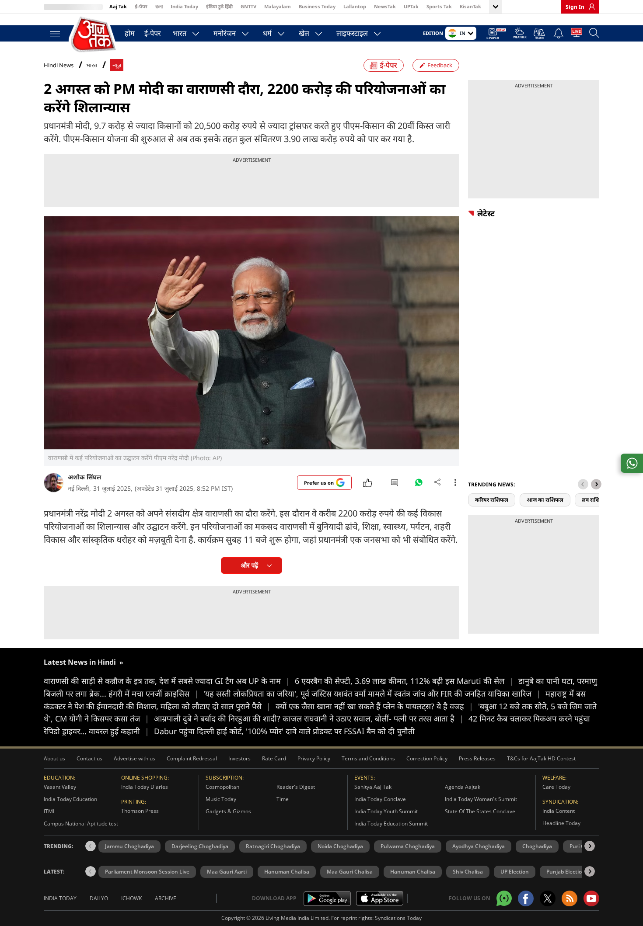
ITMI (49, 811)
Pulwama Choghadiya (408, 846)
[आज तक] (94, 34)
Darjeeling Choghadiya (199, 846)
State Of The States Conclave (480, 811)
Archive (165, 898)
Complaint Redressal (192, 758)
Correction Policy (426, 758)
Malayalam (277, 6)
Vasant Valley (60, 787)
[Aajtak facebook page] (526, 898)
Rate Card (274, 758)
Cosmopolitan (222, 787)
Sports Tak (439, 6)
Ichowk (131, 898)
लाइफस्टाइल (352, 33)
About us (54, 758)
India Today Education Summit (391, 823)
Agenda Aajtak (462, 787)
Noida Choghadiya (340, 846)
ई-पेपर (141, 6)
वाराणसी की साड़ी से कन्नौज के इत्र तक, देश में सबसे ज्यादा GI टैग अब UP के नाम (167, 681)
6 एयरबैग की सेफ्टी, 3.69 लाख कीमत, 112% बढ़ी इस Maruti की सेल (404, 681)
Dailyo (99, 898)
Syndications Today (398, 918)
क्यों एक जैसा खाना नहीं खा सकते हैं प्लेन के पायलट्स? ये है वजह (374, 706)
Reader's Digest (295, 787)
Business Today (317, 6)
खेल (304, 33)
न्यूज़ (116, 65)
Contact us (89, 758)
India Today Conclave (380, 799)
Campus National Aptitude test (81, 823)
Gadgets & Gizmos (228, 811)
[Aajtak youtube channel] (591, 898)
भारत (179, 33)
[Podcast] (540, 33)
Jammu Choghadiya (129, 846)
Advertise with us (134, 758)
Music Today (221, 799)
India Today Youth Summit (386, 811)
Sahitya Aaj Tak (372, 787)
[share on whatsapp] (632, 463)
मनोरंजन (224, 33)
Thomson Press (140, 811)
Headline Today (561, 823)
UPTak (411, 6)
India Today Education (70, 799)
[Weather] (520, 34)
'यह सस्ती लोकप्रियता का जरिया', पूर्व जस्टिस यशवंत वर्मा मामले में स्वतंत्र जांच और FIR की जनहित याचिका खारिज (372, 693)
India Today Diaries (144, 787)
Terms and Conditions (368, 758)
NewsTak (385, 6)
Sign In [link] (575, 6)
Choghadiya (537, 846)
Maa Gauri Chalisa (350, 871)
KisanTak (470, 6)
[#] (418, 484)
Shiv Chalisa (468, 871)
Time (282, 799)
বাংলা (159, 6)
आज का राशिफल (545, 499)
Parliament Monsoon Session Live (147, 871)
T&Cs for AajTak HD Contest (541, 758)
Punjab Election (565, 871)
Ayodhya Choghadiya (478, 846)
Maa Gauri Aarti (227, 871)
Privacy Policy (313, 758)
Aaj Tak (118, 6)
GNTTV (248, 6)
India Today (184, 6)
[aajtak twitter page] (548, 898)
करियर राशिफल (491, 499)
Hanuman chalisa (412, 871)
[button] (596, 484)
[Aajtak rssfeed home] (569, 898)
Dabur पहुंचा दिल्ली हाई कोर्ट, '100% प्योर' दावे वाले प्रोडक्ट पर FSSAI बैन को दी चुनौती (284, 731)
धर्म (267, 33)
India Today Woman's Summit (481, 799)
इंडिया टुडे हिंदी (219, 6)
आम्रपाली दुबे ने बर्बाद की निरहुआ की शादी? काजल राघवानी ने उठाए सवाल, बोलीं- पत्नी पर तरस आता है (309, 718)
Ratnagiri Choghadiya (273, 846)
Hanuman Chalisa (286, 871)
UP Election (514, 871)
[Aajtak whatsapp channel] (504, 898)
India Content (558, 811)
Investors (239, 758)
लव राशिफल (595, 499)
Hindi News (58, 65)
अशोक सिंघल (84, 477)
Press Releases (477, 758)
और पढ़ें (249, 565)
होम (130, 33)
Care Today (556, 787)
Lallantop (354, 6)
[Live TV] (576, 34)
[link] (589, 6)
